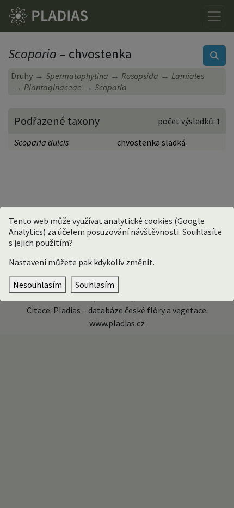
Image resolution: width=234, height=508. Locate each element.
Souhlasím (94, 284)
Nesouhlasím (37, 284)
